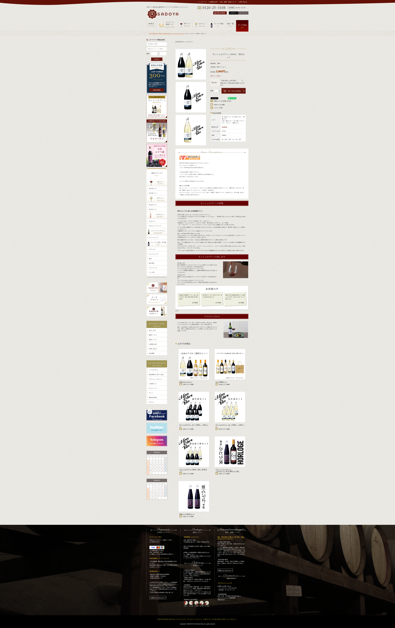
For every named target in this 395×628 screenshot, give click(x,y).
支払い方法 (152, 330)
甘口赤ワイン (153, 193)
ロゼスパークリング (155, 226)
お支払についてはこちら (157, 597)
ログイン (151, 402)
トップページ (203, 2)
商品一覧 (155, 33)
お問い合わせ (243, 2)
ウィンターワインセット (179, 33)
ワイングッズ (153, 268)
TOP (150, 33)
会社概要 (151, 353)
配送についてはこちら (224, 570)
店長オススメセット (185, 382)
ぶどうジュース (153, 254)
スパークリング (153, 237)
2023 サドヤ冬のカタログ (165, 33)
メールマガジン (153, 370)
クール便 (151, 272)
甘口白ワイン (153, 209)
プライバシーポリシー (155, 379)
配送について (153, 335)
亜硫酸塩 (224, 127)
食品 (150, 258)
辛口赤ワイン (153, 188)
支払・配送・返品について (228, 2)
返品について (153, 339)
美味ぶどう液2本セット (187, 514)
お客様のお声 (213, 2)
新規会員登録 (156, 90)
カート (151, 393)
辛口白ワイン (153, 205)
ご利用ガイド (153, 383)
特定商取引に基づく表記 (156, 374)
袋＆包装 (151, 263)
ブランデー (152, 249)
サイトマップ (153, 388)
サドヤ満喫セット (221, 382)
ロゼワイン (152, 221)
